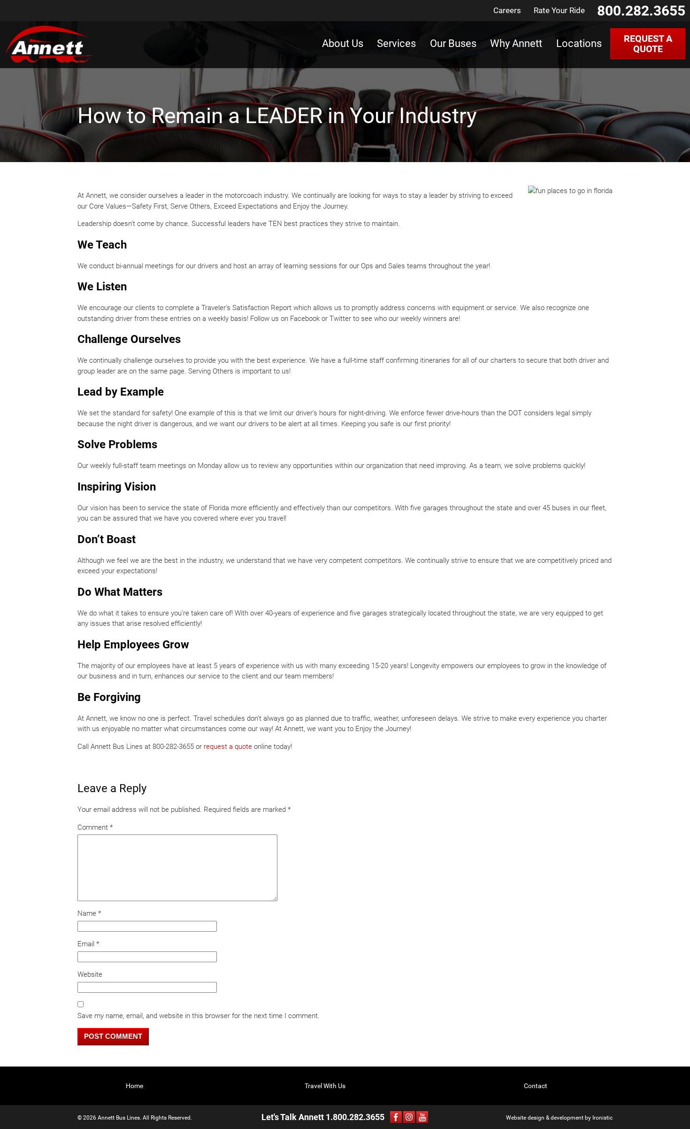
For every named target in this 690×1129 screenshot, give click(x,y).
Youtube (422, 1117)
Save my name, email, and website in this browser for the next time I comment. (198, 1016)
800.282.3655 (641, 10)
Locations (579, 43)
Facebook (396, 1117)
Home (134, 1086)
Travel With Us (325, 1086)
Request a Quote (648, 44)
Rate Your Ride (559, 10)
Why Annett (516, 43)
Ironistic (602, 1117)
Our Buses (453, 43)
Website (89, 974)
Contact (535, 1086)
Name (89, 913)
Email (88, 944)
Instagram (409, 1117)
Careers (507, 10)
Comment (95, 827)
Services (396, 43)
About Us (342, 43)
